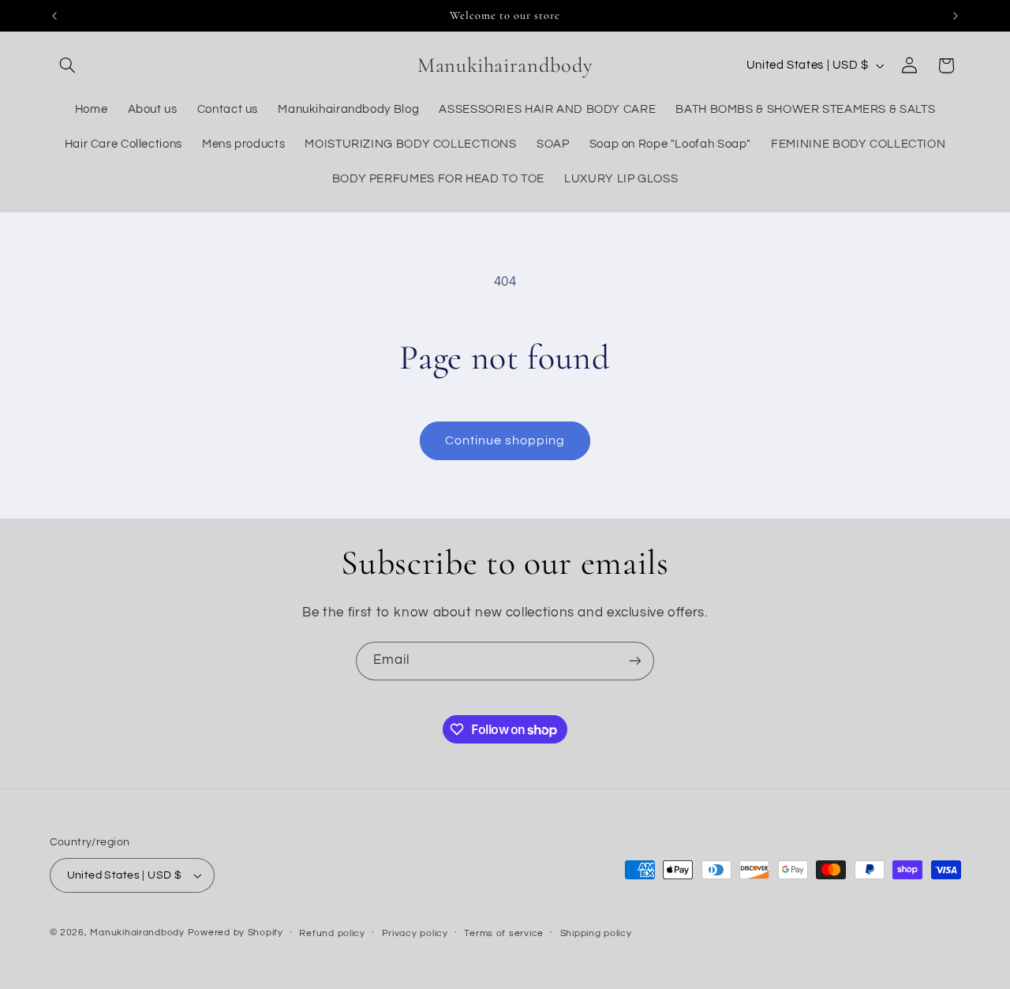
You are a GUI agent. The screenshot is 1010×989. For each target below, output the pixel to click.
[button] (68, 65)
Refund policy (332, 933)
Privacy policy (415, 933)
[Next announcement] (955, 16)
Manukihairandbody (137, 932)
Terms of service (504, 933)
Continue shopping (505, 440)
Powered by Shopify (235, 932)
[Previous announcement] (54, 16)
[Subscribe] (635, 661)
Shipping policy (596, 933)
